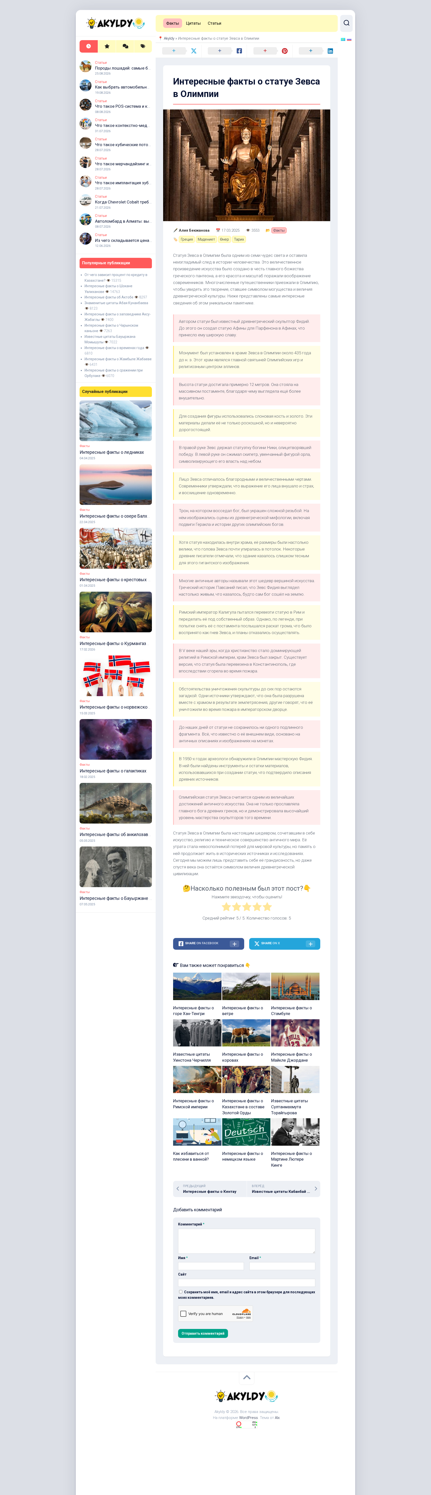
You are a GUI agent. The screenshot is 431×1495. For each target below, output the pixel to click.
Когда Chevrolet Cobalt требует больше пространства (147, 201)
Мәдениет (206, 239)
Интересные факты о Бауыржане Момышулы (127, 898)
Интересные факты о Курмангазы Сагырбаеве (128, 643)
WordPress (248, 1417)
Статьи (101, 63)
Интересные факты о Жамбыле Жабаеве (118, 359)
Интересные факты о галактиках (113, 770)
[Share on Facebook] (224, 51)
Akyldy (169, 38)
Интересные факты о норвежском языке (122, 707)
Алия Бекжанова (194, 230)
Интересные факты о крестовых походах (122, 579)
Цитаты (193, 23)
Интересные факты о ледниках (112, 452)
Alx (277, 1417)
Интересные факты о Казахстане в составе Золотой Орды (243, 1106)
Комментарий (191, 1224)
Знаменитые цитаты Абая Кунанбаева (116, 303)
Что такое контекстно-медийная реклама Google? (144, 125)
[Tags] (143, 46)
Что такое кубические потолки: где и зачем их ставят (147, 144)
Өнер (224, 239)
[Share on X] (178, 51)
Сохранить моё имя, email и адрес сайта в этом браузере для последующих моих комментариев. (246, 1295)
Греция (187, 239)
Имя (183, 1258)
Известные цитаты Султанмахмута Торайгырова (289, 1106)
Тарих (239, 239)
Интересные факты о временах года (114, 348)
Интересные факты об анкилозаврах (117, 834)
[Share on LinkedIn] (315, 51)
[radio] (226, 907)
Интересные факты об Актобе (109, 297)
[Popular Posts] (107, 46)
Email (255, 1258)
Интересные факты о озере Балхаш (116, 516)
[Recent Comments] (125, 46)
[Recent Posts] (89, 46)
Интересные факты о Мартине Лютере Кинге (291, 1159)
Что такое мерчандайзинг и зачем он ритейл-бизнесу (147, 163)
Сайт (182, 1274)
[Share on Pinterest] (269, 51)
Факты (85, 446)
